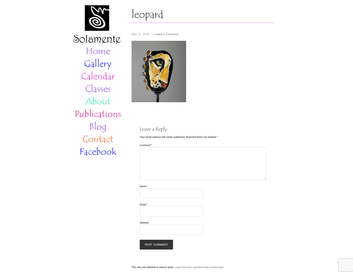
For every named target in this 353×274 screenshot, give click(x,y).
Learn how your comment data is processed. (199, 267)
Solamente (97, 25)
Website (144, 222)
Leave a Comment (167, 34)
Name (144, 186)
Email (144, 204)
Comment (146, 145)
